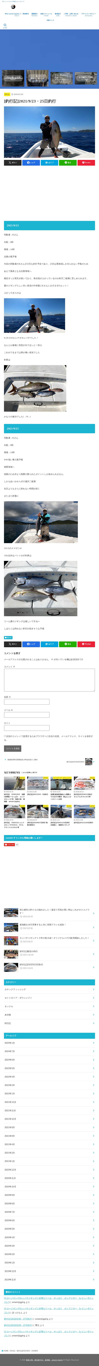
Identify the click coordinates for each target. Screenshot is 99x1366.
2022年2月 (10, 1085)
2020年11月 (10, 1178)
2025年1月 (10, 1043)
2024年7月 (10, 1051)
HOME (6, 1351)
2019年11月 (10, 1279)
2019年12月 (10, 1271)
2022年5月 (10, 1068)
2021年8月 (10, 1136)
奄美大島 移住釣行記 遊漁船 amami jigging (44, 1360)
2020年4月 (10, 1237)
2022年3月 (10, 1077)
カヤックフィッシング (15, 989)
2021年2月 (10, 1153)
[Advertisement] (49, 49)
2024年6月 (10, 1060)
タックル (9, 1006)
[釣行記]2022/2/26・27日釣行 (18, 1319)
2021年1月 (10, 1161)
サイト (7, 723)
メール (8, 710)
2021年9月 (10, 1127)
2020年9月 (10, 1195)
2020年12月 (10, 1170)
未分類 (8, 1015)
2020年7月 (10, 1212)
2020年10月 (10, 1186)
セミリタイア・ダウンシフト (18, 998)
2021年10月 (10, 1119)
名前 (7, 697)
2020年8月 (10, 1203)
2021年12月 (10, 1102)
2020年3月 (10, 1246)
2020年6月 (10, 1220)
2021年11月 (10, 1110)
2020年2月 (10, 1254)
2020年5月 (10, 1229)
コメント (9, 666)
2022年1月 (10, 1093)
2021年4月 (10, 1144)
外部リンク (50, 20)
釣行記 (7, 94)
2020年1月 (10, 1262)
